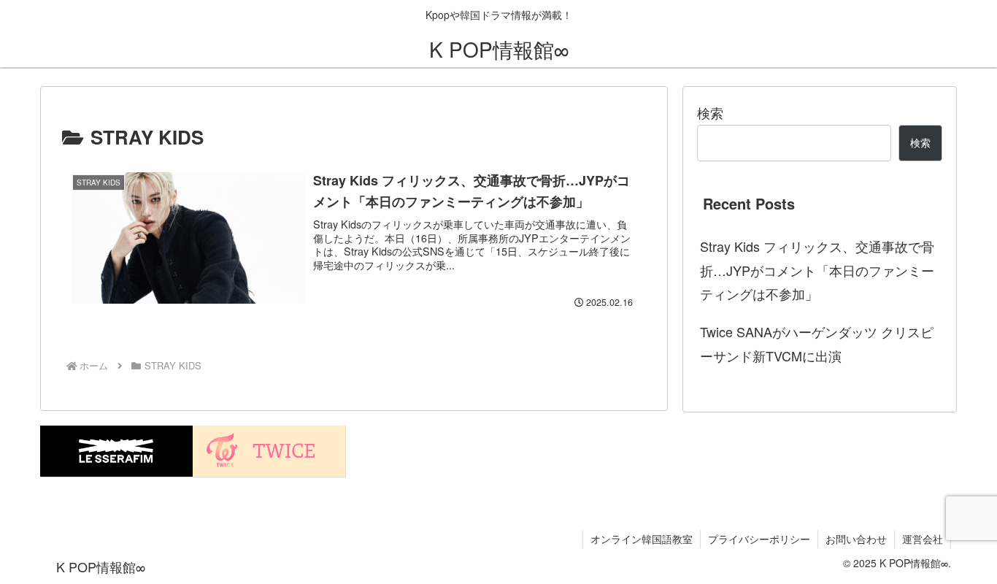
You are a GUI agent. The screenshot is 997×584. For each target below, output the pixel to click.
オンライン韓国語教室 (641, 538)
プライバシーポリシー (759, 538)
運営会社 (922, 538)
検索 (710, 112)
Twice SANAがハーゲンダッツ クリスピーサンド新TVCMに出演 (817, 343)
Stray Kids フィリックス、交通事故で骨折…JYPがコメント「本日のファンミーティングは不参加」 (817, 270)
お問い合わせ (856, 538)
